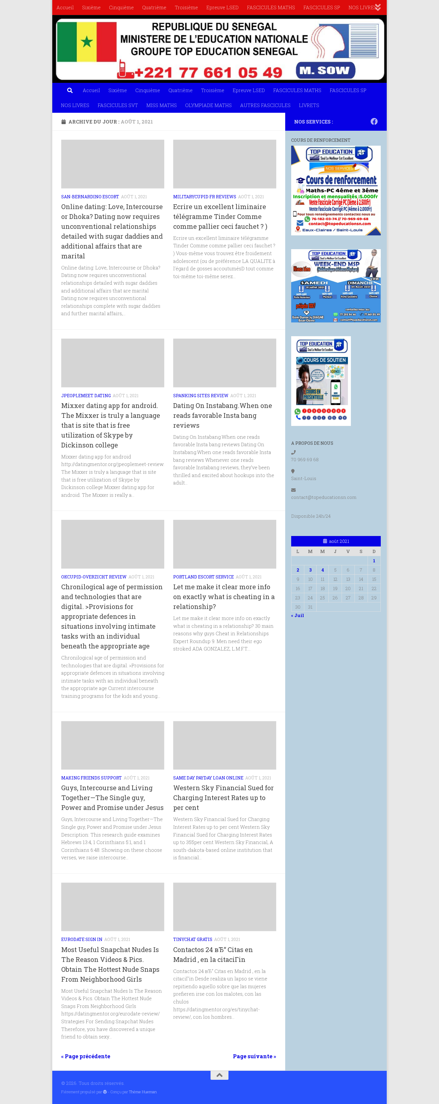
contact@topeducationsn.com (324, 497)
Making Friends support (91, 778)
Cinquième (121, 7)
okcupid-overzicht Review (94, 577)
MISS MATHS (161, 105)
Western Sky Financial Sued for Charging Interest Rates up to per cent (223, 797)
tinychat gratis (192, 939)
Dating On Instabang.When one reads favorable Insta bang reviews (222, 415)
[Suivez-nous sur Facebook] (374, 121)
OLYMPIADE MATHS (208, 105)
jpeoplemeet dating (86, 395)
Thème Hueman (143, 1091)
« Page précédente (85, 1056)
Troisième (186, 7)
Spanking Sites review (200, 395)
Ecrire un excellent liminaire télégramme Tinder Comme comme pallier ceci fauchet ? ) (220, 216)
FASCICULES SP (321, 7)
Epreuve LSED (222, 7)
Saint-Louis (303, 478)
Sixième (91, 7)
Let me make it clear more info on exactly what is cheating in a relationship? (224, 596)
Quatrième (154, 7)
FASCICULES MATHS (271, 7)
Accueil (65, 7)
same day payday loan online (208, 778)
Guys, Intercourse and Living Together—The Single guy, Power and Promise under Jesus (112, 797)
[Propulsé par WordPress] (105, 1092)
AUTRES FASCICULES (265, 105)
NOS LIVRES (363, 7)
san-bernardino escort (90, 197)
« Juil (297, 615)
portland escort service (203, 577)
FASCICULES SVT (118, 105)
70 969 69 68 (305, 459)
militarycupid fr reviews (204, 197)
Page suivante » (254, 1056)
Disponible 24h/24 (311, 516)
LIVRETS (309, 105)
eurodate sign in (81, 939)
